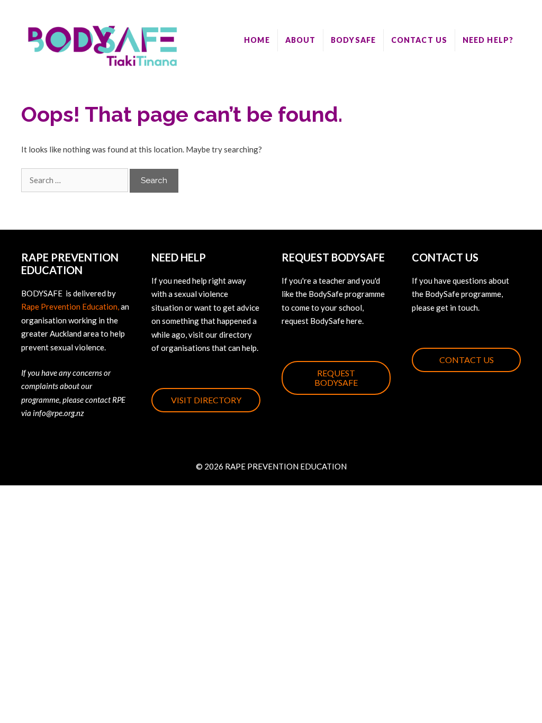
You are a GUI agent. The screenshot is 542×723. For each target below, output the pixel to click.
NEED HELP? (488, 39)
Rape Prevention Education (69, 306)
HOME (256, 39)
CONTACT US (419, 39)
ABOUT (300, 39)
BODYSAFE (353, 39)
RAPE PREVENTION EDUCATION (286, 466)
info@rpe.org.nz (58, 413)
